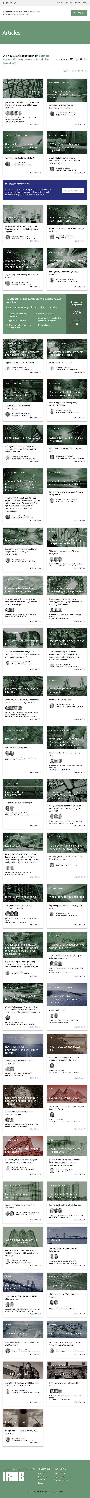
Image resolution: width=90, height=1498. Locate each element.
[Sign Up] (3, 3)
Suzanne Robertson (18, 614)
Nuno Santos (67, 410)
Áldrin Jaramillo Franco (63, 1020)
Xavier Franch (71, 766)
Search (85, 3)
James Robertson (30, 614)
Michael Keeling (74, 968)
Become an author (61, 1480)
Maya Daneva (29, 712)
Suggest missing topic (73, 191)
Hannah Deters (28, 118)
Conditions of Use (56, 1492)
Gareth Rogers (23, 457)
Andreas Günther (28, 918)
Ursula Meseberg (61, 1261)
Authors (77, 3)
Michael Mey (23, 368)
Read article (34, 124)
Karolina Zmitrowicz (25, 413)
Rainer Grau (22, 559)
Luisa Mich (70, 705)
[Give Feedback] (7, 3)
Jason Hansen (23, 972)
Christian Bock (23, 236)
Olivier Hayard (78, 564)
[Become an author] (15, 3)
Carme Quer (73, 1396)
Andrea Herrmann (18, 712)
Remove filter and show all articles (76, 71)
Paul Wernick (69, 821)
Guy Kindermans (68, 236)
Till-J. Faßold (66, 664)
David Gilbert (16, 813)
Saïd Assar (75, 1020)
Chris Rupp (26, 1212)
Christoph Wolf (67, 1170)
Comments (68, 3)
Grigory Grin (67, 913)
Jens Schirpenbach (69, 1350)
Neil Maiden (22, 163)
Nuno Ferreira (69, 614)
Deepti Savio (60, 1119)
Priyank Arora (67, 864)
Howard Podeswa (24, 516)
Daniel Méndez (61, 766)
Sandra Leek (60, 1070)
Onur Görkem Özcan (32, 1124)
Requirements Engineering (21, 12)
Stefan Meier (23, 1260)
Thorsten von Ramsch (70, 499)
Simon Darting (27, 872)
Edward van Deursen (18, 1309)
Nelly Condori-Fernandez (18, 714)
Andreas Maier (17, 872)
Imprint (37, 1492)
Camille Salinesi (68, 456)
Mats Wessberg (24, 1390)
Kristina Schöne (17, 918)
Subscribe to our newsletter (76, 321)
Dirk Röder (24, 813)
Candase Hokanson (69, 1307)
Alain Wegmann (68, 564)
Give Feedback (59, 1473)
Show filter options (63, 59)
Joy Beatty (59, 1307)
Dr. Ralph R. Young (24, 1350)
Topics (80, 13)
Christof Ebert (23, 1167)
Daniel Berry (80, 1215)
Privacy (44, 1492)
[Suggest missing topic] (11, 3)
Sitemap (29, 1492)
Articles (60, 3)
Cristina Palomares (62, 1396)
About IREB (42, 1473)
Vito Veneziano (79, 821)
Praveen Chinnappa (69, 113)
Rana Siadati (60, 821)
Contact (40, 1483)
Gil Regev (59, 564)
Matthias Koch (27, 1073)
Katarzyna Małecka (25, 662)
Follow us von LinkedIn (77, 312)
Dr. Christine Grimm (18, 1124)
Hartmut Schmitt (16, 120)
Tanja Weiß (71, 1261)
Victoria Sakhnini (69, 1215)
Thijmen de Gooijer (62, 968)
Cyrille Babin (67, 168)
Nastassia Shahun (68, 279)
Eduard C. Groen (17, 118)
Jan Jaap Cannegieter (33, 1309)
